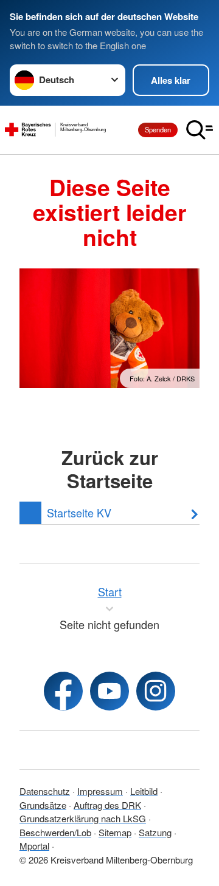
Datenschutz (44, 791)
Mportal (34, 845)
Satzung (155, 832)
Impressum (100, 791)
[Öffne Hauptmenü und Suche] (199, 130)
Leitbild (144, 791)
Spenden (158, 129)
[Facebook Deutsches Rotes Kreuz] (63, 691)
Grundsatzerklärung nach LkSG (82, 818)
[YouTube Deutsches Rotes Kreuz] (109, 691)
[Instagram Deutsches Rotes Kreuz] (155, 691)
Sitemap (115, 832)
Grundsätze (42, 805)
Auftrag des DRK (107, 805)
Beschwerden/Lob (55, 832)
